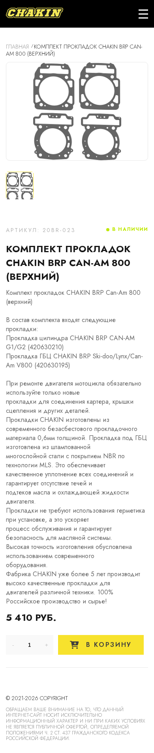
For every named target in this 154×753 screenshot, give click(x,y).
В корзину (107, 644)
